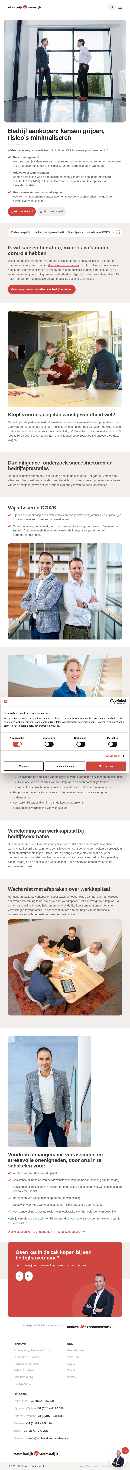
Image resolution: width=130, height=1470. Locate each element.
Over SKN (73, 1357)
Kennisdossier (75, 1350)
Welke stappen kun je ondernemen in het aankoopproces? (45, 1231)
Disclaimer (105, 1466)
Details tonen (112, 756)
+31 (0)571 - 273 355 (35, 1430)
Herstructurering (23, 1377)
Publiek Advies (22, 1383)
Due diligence (75, 232)
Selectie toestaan (65, 766)
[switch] (49, 744)
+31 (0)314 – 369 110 (39, 1423)
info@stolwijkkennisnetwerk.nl (49, 1438)
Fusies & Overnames (26, 1363)
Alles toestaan (106, 766)
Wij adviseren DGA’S (98, 232)
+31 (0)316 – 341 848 (49, 1415)
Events (71, 1370)
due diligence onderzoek (63, 265)
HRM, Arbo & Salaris (26, 1357)
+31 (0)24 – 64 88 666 (49, 1408)
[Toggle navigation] (120, 7)
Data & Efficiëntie (24, 1370)
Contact (71, 1377)
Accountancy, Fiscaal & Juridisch (33, 1350)
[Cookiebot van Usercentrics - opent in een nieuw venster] (112, 701)
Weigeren (24, 766)
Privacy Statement (87, 1466)
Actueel (71, 1363)
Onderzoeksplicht (20, 232)
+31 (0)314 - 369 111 (41, 1400)
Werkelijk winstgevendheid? (49, 232)
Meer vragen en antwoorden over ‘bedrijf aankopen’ (42, 289)
